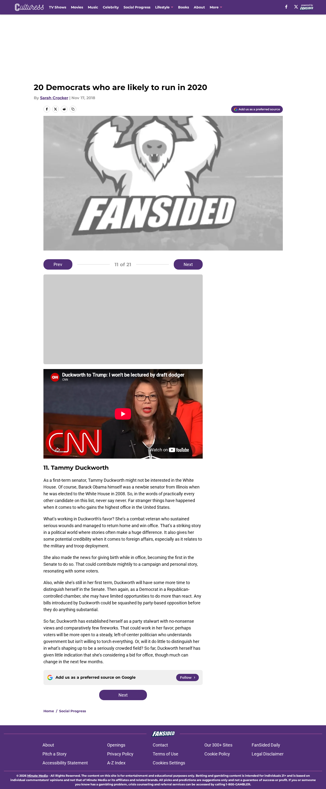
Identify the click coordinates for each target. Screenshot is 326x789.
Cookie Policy (217, 753)
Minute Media (37, 775)
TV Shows (57, 7)
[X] (296, 7)
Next (188, 264)
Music (93, 7)
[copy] (72, 109)
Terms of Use (165, 753)
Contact (160, 744)
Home (48, 711)
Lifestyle (162, 7)
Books (183, 7)
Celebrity (111, 7)
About (199, 7)
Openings (116, 744)
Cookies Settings (169, 762)
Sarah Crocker (54, 98)
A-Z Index (116, 762)
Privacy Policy (120, 753)
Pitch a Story (54, 753)
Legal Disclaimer (268, 753)
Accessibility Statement (65, 762)
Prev (58, 264)
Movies (77, 7)
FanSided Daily (266, 744)
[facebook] (286, 7)
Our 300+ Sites (218, 744)
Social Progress (137, 7)
